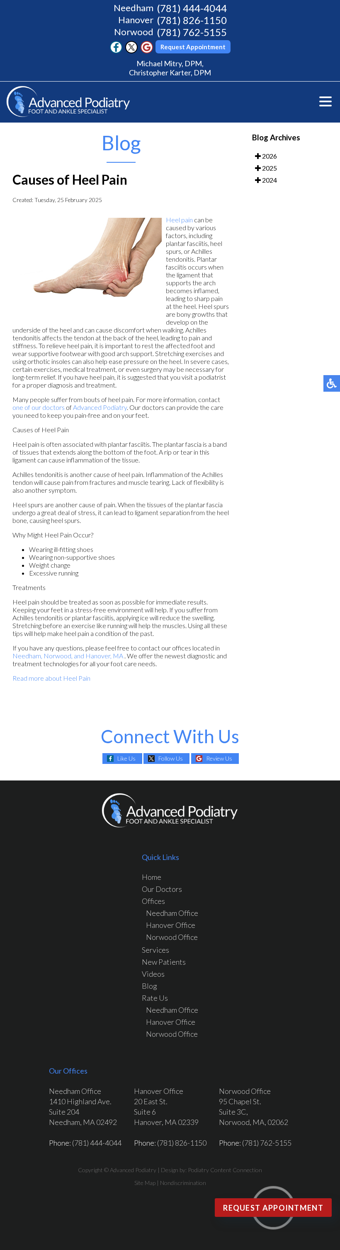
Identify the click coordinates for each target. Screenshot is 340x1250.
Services (155, 949)
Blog (149, 985)
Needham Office (172, 913)
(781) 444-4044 (192, 8)
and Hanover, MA (98, 656)
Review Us (219, 758)
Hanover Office (170, 925)
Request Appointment (193, 47)
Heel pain (179, 220)
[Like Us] (116, 51)
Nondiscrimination (183, 1182)
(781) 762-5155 (192, 32)
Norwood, (59, 656)
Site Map (144, 1182)
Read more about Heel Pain (51, 678)
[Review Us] (146, 51)
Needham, (27, 656)
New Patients (164, 961)
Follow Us (170, 758)
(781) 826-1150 (192, 20)
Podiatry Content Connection (225, 1169)
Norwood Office (172, 937)
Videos (153, 973)
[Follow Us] (131, 51)
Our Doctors (162, 889)
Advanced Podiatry (100, 407)
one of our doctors (38, 407)
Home (151, 877)
